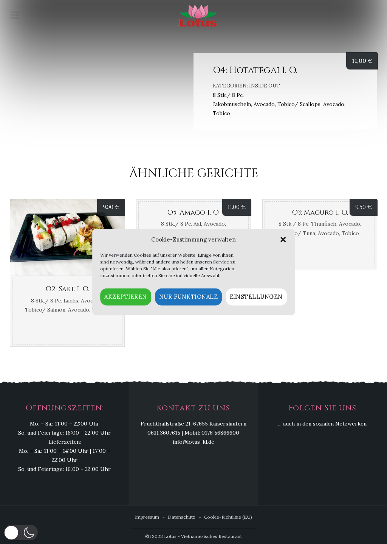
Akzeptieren (125, 296)
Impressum (147, 517)
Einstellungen (256, 296)
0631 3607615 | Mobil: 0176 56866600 (193, 432)
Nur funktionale (188, 296)
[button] (283, 239)
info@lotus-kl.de (193, 441)
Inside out (264, 86)
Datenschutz (181, 517)
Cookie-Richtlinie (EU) (228, 517)
